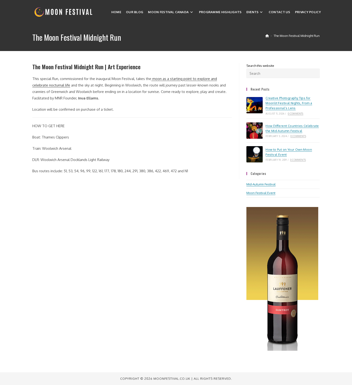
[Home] (267, 36)
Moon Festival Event (260, 193)
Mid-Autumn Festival (261, 184)
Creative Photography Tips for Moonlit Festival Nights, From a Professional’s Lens (289, 103)
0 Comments (295, 113)
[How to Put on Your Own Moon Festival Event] (254, 154)
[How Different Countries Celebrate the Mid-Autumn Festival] (254, 130)
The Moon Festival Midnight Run (297, 36)
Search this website (260, 66)
